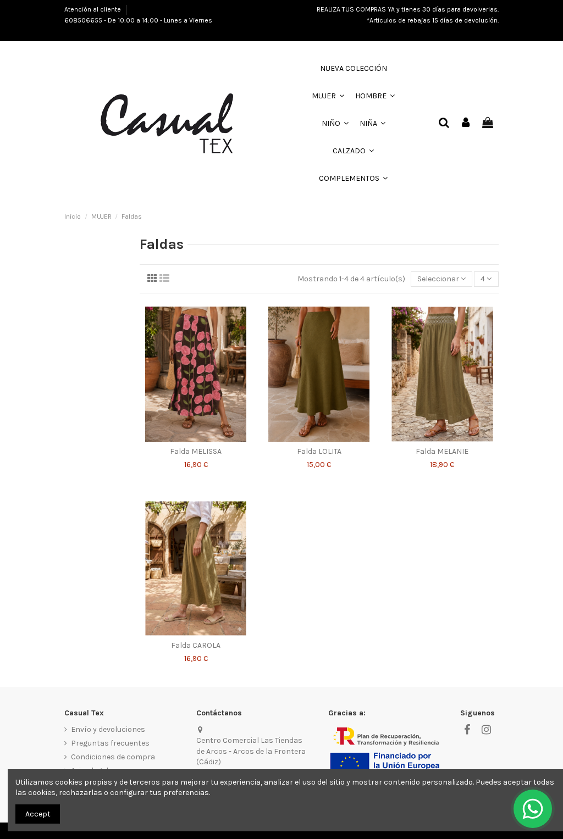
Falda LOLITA (319, 451)
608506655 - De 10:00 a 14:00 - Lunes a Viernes (138, 20)
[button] (328, 96)
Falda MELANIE (442, 451)
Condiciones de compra (113, 757)
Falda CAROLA (195, 645)
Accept (38, 814)
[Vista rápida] (195, 438)
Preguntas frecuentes (110, 743)
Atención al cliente (93, 9)
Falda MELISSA (196, 451)
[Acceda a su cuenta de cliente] (466, 123)
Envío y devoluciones (108, 729)
